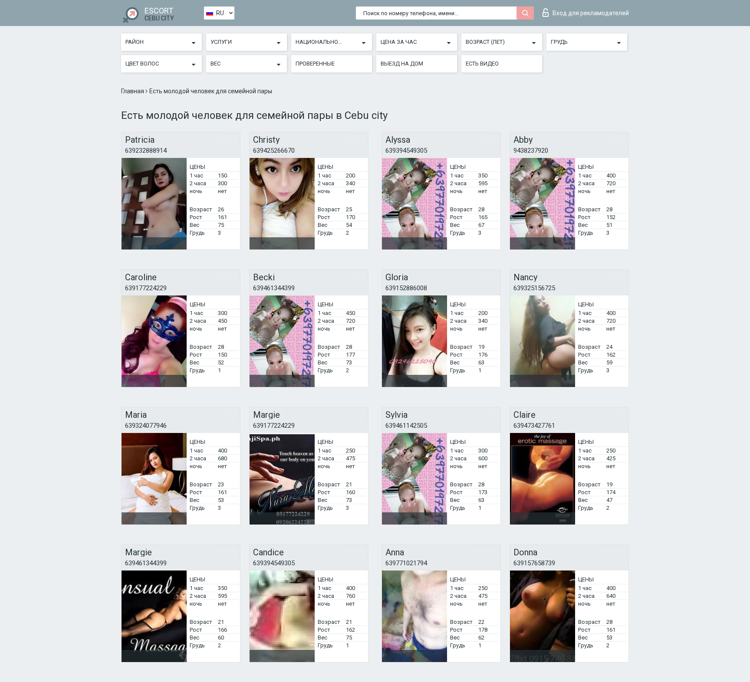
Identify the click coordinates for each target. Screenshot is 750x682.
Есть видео (482, 63)
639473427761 (534, 426)
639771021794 (406, 563)
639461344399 (274, 288)
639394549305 (406, 150)
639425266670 (274, 150)
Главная (133, 91)
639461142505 (406, 426)
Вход (591, 13)
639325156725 (534, 288)
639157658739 (534, 563)
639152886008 (406, 288)
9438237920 (530, 150)
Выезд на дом (402, 63)
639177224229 (146, 288)
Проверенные (315, 63)
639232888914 (146, 150)
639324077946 (146, 426)
